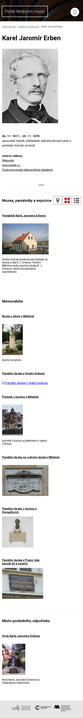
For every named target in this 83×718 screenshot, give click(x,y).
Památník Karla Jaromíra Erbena (24, 215)
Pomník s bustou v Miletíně (20, 397)
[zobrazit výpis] (76, 200)
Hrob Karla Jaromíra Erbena (21, 636)
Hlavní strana (9, 26)
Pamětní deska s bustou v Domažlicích (19, 510)
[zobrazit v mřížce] (67, 200)
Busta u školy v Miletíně (18, 316)
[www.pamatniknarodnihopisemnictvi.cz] (22, 711)
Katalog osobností (28, 26)
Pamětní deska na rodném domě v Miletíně (30, 457)
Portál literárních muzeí (25, 11)
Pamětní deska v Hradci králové (23, 373)
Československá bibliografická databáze (27, 170)
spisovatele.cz (11, 165)
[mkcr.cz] (42, 711)
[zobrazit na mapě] (57, 200)
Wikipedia (8, 160)
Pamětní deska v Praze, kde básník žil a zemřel (21, 561)
